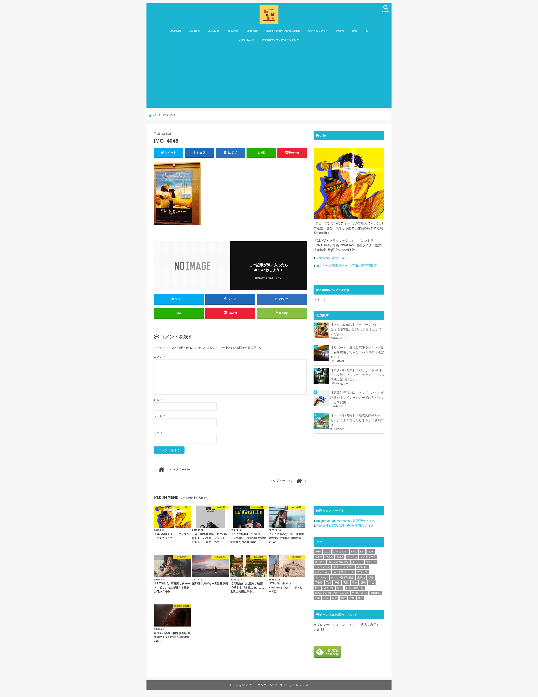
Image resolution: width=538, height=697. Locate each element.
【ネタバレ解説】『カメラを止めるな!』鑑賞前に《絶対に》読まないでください (356, 329)
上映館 (361, 577)
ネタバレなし (322, 572)
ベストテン (321, 577)
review (329, 556)
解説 (343, 598)
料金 (371, 582)
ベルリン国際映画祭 (342, 577)
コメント (160, 356)
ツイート (320, 299)
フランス (362, 572)
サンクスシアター (318, 30)
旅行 (354, 30)
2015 (318, 551)
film (362, 551)
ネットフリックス (344, 572)
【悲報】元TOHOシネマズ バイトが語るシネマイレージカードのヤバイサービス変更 (357, 397)
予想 (328, 582)
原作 (337, 582)
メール (159, 416)
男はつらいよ (359, 592)
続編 (325, 598)
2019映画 (194, 30)
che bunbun (340, 551)
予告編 (318, 582)
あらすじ (352, 556)
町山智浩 (376, 592)
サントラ (371, 561)
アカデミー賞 (368, 556)
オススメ (320, 561)
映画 (339, 587)
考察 (334, 598)
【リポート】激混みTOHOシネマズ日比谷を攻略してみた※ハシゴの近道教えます (357, 352)
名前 (158, 400)
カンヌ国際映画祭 (338, 561)
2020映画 (175, 30)
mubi (370, 551)
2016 (327, 551)
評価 (352, 598)
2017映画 (233, 30)
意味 (354, 582)
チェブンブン (322, 567)
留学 (317, 598)
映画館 (340, 30)
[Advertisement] (269, 76)
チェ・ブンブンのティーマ (266, 685)
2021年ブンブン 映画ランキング (280, 40)
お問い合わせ (246, 40)
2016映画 (252, 30)
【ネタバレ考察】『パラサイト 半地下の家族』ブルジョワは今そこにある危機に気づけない (357, 375)
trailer (340, 556)
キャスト (357, 561)
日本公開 (328, 587)
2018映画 (213, 30)
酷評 (360, 598)
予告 (371, 577)
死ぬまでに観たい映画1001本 (283, 30)
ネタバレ (362, 567)
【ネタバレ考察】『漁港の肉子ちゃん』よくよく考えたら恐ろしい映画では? (357, 420)
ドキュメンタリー (344, 567)
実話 (345, 582)
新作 (317, 587)
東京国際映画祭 (355, 587)
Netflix (318, 556)
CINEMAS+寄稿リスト (331, 258)
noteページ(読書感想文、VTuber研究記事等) (346, 265)
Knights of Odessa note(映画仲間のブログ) (346, 521)
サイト (158, 432)
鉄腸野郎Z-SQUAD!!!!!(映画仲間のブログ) (345, 525)
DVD (354, 551)
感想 (363, 582)
